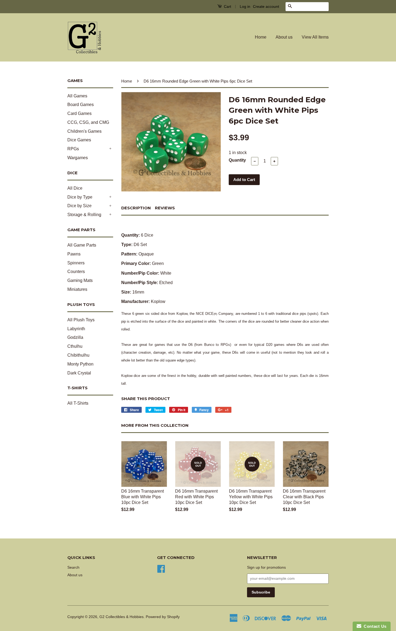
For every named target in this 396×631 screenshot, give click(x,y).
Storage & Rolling (84, 214)
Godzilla (75, 337)
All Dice (74, 188)
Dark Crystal (79, 373)
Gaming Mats (80, 280)
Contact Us (374, 626)
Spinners (76, 263)
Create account (266, 6)
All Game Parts (81, 245)
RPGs (73, 148)
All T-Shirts (77, 403)
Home (260, 37)
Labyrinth (76, 328)
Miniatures (77, 289)
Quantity (237, 160)
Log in (245, 6)
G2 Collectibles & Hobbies (121, 617)
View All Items (315, 37)
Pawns (74, 254)
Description (136, 207)
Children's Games (84, 131)
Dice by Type (79, 197)
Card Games (79, 113)
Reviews (165, 207)
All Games (77, 96)
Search (73, 567)
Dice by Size (79, 205)
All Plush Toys (81, 320)
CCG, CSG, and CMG (88, 122)
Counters (76, 271)
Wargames (77, 157)
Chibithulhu (78, 355)
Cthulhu (74, 346)
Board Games (80, 104)
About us (284, 37)
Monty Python (80, 364)
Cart (227, 6)
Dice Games (79, 140)
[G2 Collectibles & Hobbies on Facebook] (161, 568)
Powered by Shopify (163, 617)
